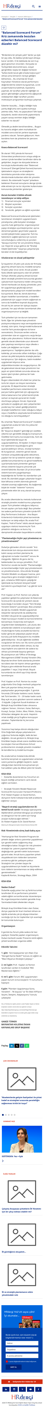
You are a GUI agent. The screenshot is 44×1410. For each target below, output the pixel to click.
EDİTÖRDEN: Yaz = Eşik (12, 1156)
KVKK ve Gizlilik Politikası (26, 1405)
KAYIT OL (13, 1367)
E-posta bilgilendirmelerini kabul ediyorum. (22, 1362)
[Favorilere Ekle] (3, 28)
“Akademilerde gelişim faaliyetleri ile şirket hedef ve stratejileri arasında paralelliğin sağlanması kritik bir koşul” (21, 1100)
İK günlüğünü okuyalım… (14, 1252)
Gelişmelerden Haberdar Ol (24, 1382)
